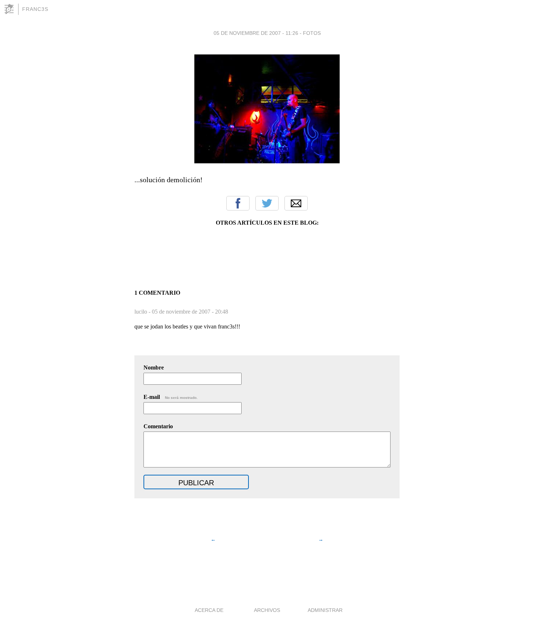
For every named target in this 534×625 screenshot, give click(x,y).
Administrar (325, 610)
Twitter (267, 203)
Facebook (238, 203)
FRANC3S (35, 9)
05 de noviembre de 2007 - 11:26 (256, 33)
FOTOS (312, 33)
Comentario (158, 426)
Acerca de (209, 610)
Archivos (267, 610)
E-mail (170, 397)
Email (296, 203)
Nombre (153, 367)
